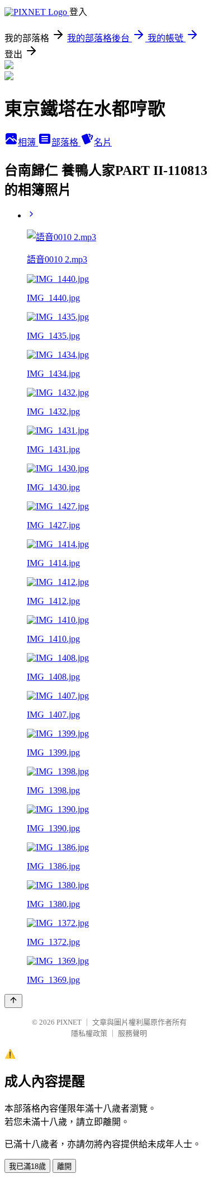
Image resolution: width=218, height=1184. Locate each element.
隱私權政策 (89, 1033)
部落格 (65, 142)
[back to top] (13, 1001)
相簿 (28, 142)
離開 (64, 1166)
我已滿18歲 (27, 1166)
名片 (103, 142)
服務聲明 (132, 1033)
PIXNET (69, 1022)
